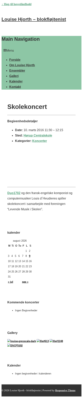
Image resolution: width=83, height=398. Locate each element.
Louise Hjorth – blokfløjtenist (34, 19)
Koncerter (39, 141)
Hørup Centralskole (38, 135)
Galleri (14, 76)
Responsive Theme (65, 390)
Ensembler (17, 70)
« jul (10, 281)
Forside (14, 59)
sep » (25, 281)
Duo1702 (13, 193)
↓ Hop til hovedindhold (16, 4)
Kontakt (15, 86)
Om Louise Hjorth (22, 65)
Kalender (16, 81)
